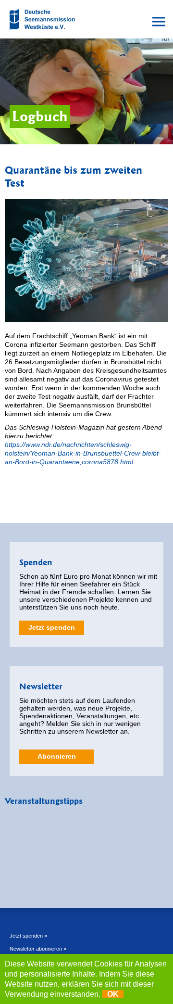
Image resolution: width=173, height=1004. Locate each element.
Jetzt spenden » (28, 936)
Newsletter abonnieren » (38, 949)
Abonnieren (56, 756)
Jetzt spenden (51, 627)
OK (113, 994)
